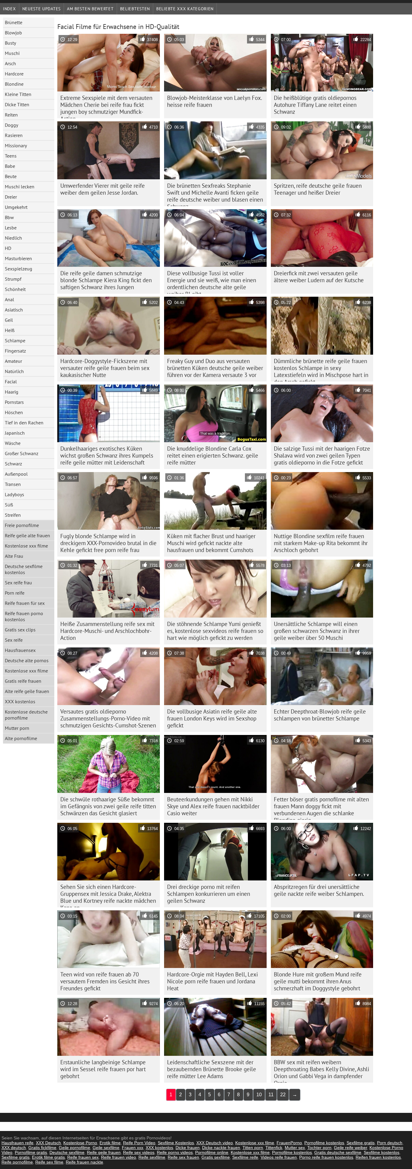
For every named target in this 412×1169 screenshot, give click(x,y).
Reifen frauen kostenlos (378, 1157)
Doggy (11, 125)
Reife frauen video (118, 1157)
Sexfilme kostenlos (381, 1152)
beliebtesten (135, 8)
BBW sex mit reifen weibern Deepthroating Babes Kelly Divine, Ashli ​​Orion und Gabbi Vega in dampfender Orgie (321, 1071)
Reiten (11, 115)
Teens (11, 156)
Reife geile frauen (104, 1152)
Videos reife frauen (279, 1157)
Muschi (12, 53)
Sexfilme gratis (361, 1142)
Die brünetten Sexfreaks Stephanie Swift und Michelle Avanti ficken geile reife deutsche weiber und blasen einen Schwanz (215, 194)
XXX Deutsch (48, 1142)
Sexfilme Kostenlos (176, 1142)
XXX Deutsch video (214, 1142)
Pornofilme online (211, 1152)
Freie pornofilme (22, 525)
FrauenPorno (289, 1142)
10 (259, 1094)
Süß (9, 505)
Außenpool (16, 474)
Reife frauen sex (83, 1157)
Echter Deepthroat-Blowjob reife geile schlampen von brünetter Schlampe (320, 715)
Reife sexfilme (151, 1157)
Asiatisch (14, 310)
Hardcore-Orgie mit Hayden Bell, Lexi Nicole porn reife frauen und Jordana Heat (212, 981)
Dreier (11, 197)
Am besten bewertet (90, 8)
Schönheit (15, 289)
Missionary (16, 145)
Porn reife (14, 593)
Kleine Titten (18, 94)
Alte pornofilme (21, 738)
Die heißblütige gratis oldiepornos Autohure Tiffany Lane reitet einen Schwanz (315, 104)
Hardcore (14, 74)
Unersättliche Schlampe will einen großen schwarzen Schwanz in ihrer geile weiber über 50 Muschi (317, 630)
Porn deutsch (389, 1142)
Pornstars (14, 402)
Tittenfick (273, 1147)
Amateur (13, 361)
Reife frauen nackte (84, 1162)
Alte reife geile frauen (27, 691)
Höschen (14, 412)
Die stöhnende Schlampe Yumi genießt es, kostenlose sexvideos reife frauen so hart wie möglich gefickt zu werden (215, 630)
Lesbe (11, 228)
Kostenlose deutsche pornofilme (26, 715)
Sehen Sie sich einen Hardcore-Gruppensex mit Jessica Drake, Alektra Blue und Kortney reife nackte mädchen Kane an (108, 895)
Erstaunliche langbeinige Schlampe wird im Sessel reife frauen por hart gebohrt (103, 1069)
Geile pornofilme (74, 1147)
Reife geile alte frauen (27, 535)
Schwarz (13, 464)
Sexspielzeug (18, 269)
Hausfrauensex (20, 650)
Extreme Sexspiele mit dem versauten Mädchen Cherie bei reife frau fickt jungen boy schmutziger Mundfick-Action (106, 106)
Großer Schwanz (21, 453)
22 (283, 1094)
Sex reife (14, 640)
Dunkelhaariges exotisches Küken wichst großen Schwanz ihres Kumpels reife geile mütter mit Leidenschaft (106, 455)
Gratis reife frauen (23, 681)
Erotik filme (110, 1142)
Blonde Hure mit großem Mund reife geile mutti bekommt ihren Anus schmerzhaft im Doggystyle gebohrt (318, 981)
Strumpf (13, 279)
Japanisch (15, 433)
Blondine (14, 84)
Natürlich (14, 371)
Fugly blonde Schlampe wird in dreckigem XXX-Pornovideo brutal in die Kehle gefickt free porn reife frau (108, 543)
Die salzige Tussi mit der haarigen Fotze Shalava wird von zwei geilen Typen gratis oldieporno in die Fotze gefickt (322, 455)
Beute (11, 176)
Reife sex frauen (183, 1157)
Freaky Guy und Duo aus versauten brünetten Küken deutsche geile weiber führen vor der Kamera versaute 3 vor (215, 367)
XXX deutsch (14, 1147)
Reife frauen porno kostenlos (24, 616)
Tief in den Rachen (24, 423)
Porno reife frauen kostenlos (326, 1157)
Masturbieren (18, 258)
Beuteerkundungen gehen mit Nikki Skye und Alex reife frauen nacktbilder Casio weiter (213, 806)
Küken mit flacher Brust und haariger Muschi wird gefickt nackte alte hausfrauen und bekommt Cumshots (211, 543)
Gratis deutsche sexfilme (337, 1152)
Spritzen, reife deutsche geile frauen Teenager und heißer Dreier (318, 189)
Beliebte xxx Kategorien (185, 8)
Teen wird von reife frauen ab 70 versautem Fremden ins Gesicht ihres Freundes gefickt (105, 981)
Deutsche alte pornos (27, 660)
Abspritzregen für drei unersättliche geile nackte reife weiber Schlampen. (319, 890)
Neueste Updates (41, 8)
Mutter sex (295, 1147)
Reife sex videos (138, 1152)
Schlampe (15, 340)
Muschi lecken (19, 187)
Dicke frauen (188, 1147)
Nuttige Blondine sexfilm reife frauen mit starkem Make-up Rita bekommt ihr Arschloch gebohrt (321, 543)
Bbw (9, 217)
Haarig (11, 392)
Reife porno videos (175, 1152)
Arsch (10, 63)
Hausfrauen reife (17, 1142)
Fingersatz (15, 351)
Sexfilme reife (245, 1157)
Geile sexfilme (106, 1147)
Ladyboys (14, 494)
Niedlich (13, 238)
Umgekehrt (16, 207)
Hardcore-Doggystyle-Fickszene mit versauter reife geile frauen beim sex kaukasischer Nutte (105, 367)
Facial (11, 381)
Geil (9, 320)
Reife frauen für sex (25, 603)
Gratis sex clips (20, 630)
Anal (9, 299)
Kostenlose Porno (80, 1142)
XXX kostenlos (20, 701)
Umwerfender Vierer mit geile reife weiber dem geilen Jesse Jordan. (102, 189)
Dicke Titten (17, 104)
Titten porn (252, 1147)
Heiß (9, 330)
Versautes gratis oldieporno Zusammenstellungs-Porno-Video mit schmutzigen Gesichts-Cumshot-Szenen (108, 718)
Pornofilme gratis (31, 1152)
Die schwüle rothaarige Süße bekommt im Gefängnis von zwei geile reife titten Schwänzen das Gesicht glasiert (108, 806)
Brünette (13, 22)
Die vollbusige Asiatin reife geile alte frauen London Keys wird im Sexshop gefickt (212, 718)
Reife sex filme (49, 1162)
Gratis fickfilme (42, 1147)
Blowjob (13, 33)
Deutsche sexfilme (66, 1152)
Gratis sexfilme (215, 1157)
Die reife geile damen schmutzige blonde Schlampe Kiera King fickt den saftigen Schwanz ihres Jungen (106, 280)
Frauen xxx (132, 1147)
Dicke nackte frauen (221, 1147)
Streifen (13, 515)
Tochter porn (319, 1147)
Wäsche (13, 443)
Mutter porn (17, 728)
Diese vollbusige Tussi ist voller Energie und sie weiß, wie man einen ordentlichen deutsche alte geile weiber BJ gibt (211, 282)
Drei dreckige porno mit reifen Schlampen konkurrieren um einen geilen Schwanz (208, 893)
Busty (10, 43)
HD (8, 248)
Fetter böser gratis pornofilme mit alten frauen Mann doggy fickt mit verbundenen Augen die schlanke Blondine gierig (321, 808)
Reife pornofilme (17, 1162)
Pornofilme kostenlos (324, 1142)
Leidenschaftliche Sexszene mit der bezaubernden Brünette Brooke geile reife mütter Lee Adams (211, 1069)
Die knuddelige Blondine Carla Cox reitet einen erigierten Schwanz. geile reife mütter (212, 455)
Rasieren (14, 135)
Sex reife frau (18, 583)
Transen (13, 484)
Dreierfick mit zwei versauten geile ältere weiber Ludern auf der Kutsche (319, 277)
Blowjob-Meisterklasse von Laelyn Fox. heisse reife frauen (214, 101)
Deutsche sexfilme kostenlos (24, 569)
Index (9, 8)
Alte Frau (14, 556)
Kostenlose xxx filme (26, 546)
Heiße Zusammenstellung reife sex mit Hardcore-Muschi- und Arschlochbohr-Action (107, 630)
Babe (10, 166)
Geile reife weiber (350, 1147)
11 (271, 1094)
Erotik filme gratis (48, 1157)
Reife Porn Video (139, 1142)
